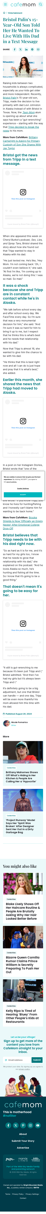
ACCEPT (23, 495)
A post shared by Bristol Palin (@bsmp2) (23, 224)
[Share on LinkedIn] (26, 49)
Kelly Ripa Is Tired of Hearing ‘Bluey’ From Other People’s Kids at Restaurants (22, 1016)
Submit (37, 1060)
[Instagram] (30, 1125)
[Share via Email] (38, 49)
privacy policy (24, 1069)
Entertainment (15, 13)
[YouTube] (38, 1125)
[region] (23, 485)
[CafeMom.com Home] (23, 4)
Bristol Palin (10, 97)
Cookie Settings (23, 488)
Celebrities (11, 768)
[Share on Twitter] (20, 49)
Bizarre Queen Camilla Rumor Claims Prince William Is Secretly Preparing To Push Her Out (22, 964)
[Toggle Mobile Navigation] (5, 4)
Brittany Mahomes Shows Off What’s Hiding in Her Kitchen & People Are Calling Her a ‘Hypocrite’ (22, 777)
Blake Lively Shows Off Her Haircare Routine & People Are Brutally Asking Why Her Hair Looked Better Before (23, 911)
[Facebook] (8, 1125)
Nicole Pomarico (19, 722)
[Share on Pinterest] (32, 49)
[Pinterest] (23, 1125)
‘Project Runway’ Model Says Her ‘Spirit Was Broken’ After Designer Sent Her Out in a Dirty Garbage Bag (20, 826)
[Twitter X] (16, 1125)
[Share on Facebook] (14, 49)
